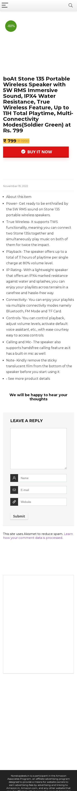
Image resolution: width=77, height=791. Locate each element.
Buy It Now (39, 152)
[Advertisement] (38, 625)
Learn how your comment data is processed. (38, 536)
